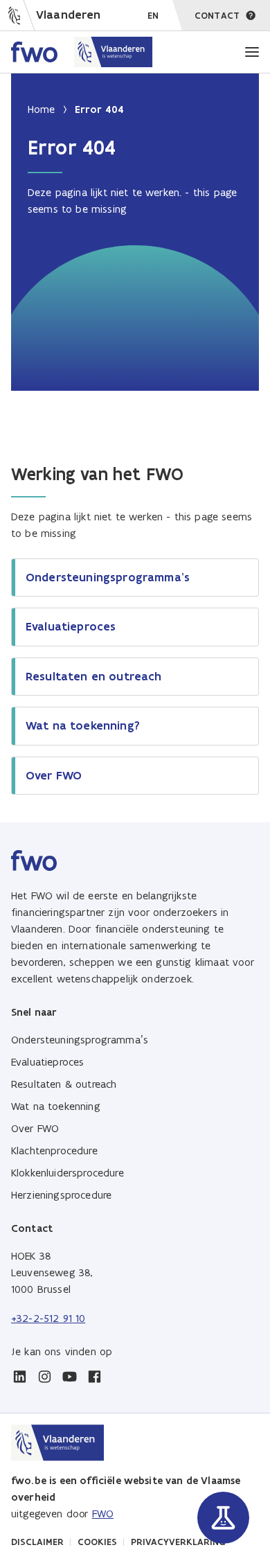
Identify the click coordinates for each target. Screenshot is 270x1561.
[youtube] (69, 1376)
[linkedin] (19, 1376)
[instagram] (44, 1376)
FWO (103, 1513)
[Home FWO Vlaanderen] (82, 52)
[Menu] (252, 52)
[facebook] (94, 1376)
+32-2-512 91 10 (48, 1318)
